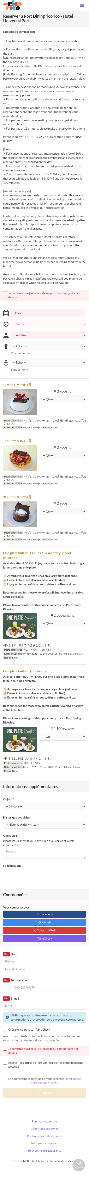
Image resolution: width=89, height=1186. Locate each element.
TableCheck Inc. (39, 1161)
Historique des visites (17, 817)
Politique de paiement (44, 1143)
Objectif (8, 799)
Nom (10, 954)
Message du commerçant (19, 31)
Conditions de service (44, 1128)
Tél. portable (15, 980)
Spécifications (12, 865)
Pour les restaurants (45, 1121)
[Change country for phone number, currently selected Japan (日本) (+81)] (8, 987)
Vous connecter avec (16, 907)
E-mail (11, 998)
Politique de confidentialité (44, 1136)
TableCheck (44, 938)
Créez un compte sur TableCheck (29, 1029)
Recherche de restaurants (44, 1150)
